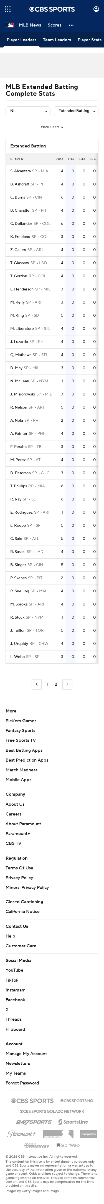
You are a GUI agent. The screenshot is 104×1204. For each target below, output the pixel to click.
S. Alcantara (20, 171)
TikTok (12, 980)
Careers (13, 814)
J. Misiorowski (22, 394)
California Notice (23, 911)
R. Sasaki (18, 551)
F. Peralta (18, 446)
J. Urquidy (19, 643)
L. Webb (17, 656)
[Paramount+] (21, 1133)
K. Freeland (20, 236)
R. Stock (17, 617)
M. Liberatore (22, 328)
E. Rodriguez (21, 512)
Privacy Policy (19, 878)
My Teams (16, 1073)
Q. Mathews (20, 354)
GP (58, 159)
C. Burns (17, 197)
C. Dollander (21, 223)
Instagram (16, 990)
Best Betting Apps (24, 750)
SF (91, 159)
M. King (17, 315)
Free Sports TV (21, 740)
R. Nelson (18, 407)
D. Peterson (20, 473)
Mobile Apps (18, 780)
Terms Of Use (19, 868)
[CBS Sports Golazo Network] (52, 1111)
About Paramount (23, 824)
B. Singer (18, 565)
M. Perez (18, 459)
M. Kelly (17, 302)
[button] (7, 9)
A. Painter (18, 433)
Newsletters (18, 1063)
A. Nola (16, 420)
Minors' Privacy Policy (27, 887)
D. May (16, 368)
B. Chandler (20, 210)
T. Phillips (18, 486)
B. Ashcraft (19, 184)
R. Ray (15, 499)
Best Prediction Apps (27, 760)
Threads (14, 1019)
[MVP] (88, 1132)
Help (10, 936)
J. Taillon (18, 630)
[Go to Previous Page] (37, 684)
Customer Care (21, 946)
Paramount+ (18, 833)
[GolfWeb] (68, 1145)
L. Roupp (18, 525)
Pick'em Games (21, 721)
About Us (15, 804)
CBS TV (13, 843)
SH (80, 159)
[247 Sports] (34, 1121)
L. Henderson (22, 289)
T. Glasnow (19, 263)
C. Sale (16, 538)
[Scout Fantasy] (37, 1145)
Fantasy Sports (20, 730)
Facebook (15, 1000)
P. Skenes (18, 578)
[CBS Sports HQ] (76, 1100)
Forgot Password (22, 1083)
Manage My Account (26, 1054)
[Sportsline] (73, 1121)
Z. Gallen (18, 249)
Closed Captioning (24, 902)
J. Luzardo (19, 341)
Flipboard (15, 1029)
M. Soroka (18, 604)
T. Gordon (18, 276)
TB (70, 159)
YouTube (14, 970)
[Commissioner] (58, 1132)
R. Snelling (19, 591)
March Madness (21, 770)
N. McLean (19, 381)
